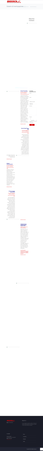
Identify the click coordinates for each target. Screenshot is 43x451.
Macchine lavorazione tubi (25, 6)
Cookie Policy (24, 436)
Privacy (24, 434)
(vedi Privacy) (31, 122)
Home (19, 6)
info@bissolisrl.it (9, 439)
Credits (24, 441)
